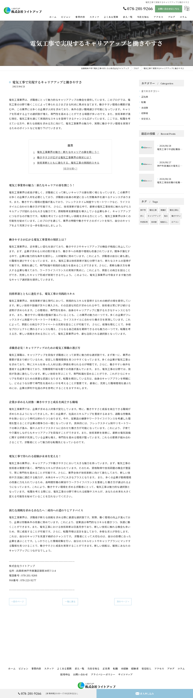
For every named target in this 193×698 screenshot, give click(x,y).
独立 (166, 216)
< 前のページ (17, 601)
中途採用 (144, 222)
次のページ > (123, 601)
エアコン (175, 222)
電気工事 (153, 210)
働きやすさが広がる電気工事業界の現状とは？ (64, 157)
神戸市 (143, 210)
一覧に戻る (70, 601)
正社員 (144, 96)
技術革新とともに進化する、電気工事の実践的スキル (68, 162)
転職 (143, 102)
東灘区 (163, 210)
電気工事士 (174, 210)
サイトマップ (125, 674)
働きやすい (176, 216)
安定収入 (145, 118)
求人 (142, 216)
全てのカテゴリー (150, 91)
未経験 (144, 107)
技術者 (154, 222)
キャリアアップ (154, 216)
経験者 (144, 113)
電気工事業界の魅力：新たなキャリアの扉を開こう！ (68, 152)
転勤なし (164, 222)
